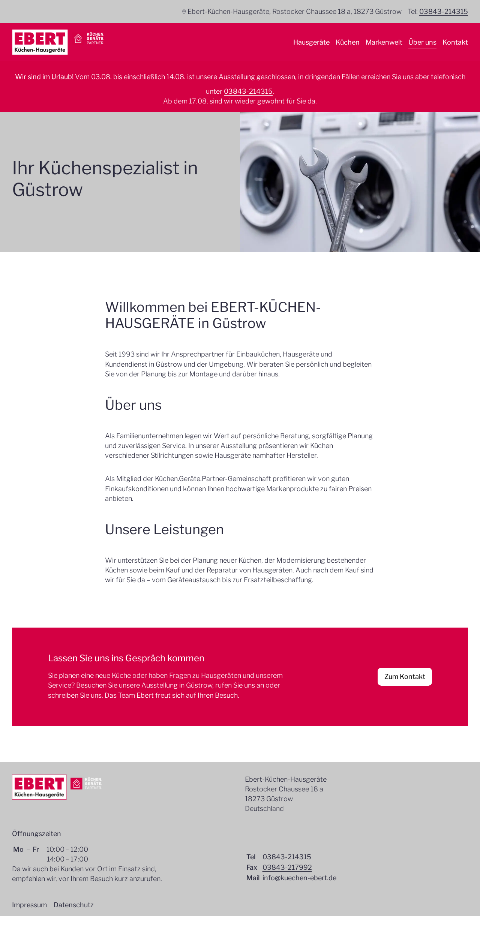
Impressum (29, 905)
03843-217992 (287, 867)
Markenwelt (384, 42)
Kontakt (455, 42)
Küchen (348, 42)
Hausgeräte (311, 42)
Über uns (422, 42)
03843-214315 (443, 11)
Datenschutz (74, 905)
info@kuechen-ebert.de (299, 878)
